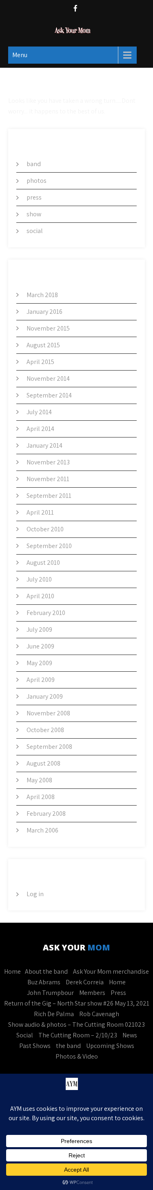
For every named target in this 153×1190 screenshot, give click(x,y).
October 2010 (45, 529)
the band (68, 1045)
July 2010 (39, 579)
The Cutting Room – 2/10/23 (77, 1035)
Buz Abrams (43, 982)
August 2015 (43, 345)
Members (92, 992)
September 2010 (49, 546)
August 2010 (43, 562)
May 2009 (39, 663)
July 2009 (39, 629)
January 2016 (44, 311)
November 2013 (48, 462)
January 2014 (44, 445)
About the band (46, 971)
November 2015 (48, 328)
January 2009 (45, 696)
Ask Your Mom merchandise (111, 971)
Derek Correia (85, 982)
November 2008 (48, 713)
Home (12, 971)
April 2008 (41, 797)
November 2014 (48, 378)
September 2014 (49, 395)
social (35, 230)
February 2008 (46, 813)
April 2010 (40, 596)
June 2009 (40, 646)
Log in (35, 894)
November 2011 (48, 479)
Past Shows (35, 1045)
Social (24, 1035)
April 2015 (40, 361)
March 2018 (42, 295)
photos (37, 180)
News (129, 1035)
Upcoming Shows (110, 1045)
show (34, 214)
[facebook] (75, 9)
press (34, 197)
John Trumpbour (50, 992)
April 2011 (40, 512)
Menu (19, 55)
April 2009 (41, 679)
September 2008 (49, 746)
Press (118, 992)
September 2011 (49, 495)
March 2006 (42, 830)
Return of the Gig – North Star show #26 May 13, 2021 (76, 1003)
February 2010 (46, 612)
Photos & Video (76, 1056)
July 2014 (39, 412)
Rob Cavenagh (99, 1014)
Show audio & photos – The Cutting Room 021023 (76, 1024)
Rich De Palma (54, 1014)
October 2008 (45, 730)
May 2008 (39, 780)
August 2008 (43, 763)
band (34, 164)
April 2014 (40, 428)
